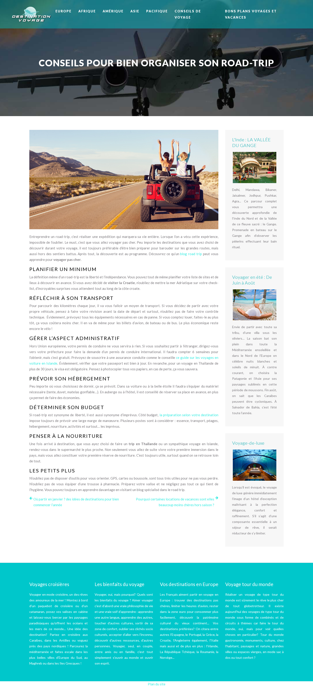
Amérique (113, 11)
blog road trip (191, 254)
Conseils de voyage (188, 14)
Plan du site (156, 684)
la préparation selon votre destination (188, 415)
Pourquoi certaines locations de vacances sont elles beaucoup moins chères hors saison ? (175, 502)
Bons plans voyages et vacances (251, 14)
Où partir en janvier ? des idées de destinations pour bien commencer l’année (76, 502)
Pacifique (157, 11)
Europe (63, 11)
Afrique (87, 11)
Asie (134, 11)
